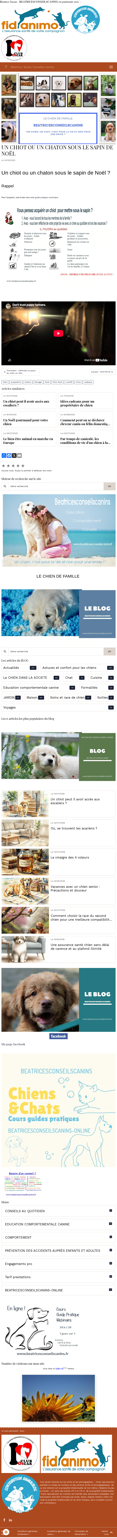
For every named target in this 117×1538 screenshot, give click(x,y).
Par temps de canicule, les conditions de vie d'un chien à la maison (84, 441)
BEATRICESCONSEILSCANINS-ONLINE (34, 1290)
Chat (69, 677)
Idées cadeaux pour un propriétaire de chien (77, 403)
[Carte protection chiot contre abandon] (58, 246)
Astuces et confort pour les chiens (69, 668)
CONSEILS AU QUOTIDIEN (25, 1211)
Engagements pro (18, 1264)
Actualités (11, 668)
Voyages (9, 707)
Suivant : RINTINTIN (100, 372)
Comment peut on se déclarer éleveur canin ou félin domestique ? (85, 422)
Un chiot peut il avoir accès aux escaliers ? (26, 403)
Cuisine (96, 677)
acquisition (16, 382)
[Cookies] (6, 1532)
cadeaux (88, 382)
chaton (27, 382)
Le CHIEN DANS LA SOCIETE (25, 677)
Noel (47, 382)
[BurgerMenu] (111, 67)
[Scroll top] (111, 1532)
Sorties (102, 697)
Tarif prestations (18, 1277)
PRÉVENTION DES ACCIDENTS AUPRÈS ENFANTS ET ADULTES (52, 1250)
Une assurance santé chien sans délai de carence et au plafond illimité (80, 947)
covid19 (68, 382)
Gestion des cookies (107, 1532)
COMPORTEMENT (18, 1237)
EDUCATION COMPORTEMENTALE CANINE (37, 1224)
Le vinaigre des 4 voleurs (70, 857)
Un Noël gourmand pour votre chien (25, 422)
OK (109, 486)
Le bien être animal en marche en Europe (28, 441)
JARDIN (9, 697)
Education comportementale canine (31, 687)
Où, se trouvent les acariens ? (74, 828)
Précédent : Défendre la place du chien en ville (21, 371)
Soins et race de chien (67, 697)
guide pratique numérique (46, 197)
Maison (32, 697)
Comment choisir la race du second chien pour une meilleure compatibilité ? (81, 918)
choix (78, 382)
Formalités (89, 687)
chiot (5, 382)
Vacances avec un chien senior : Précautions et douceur (75, 888)
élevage (38, 382)
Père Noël (57, 382)
